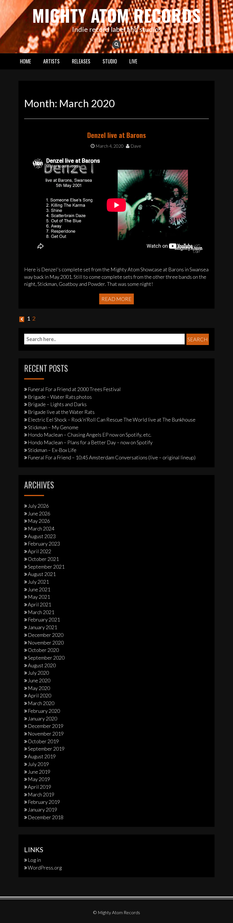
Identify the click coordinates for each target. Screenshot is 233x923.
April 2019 (39, 787)
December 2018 (45, 817)
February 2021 (44, 619)
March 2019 (41, 794)
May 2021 (39, 597)
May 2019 (39, 779)
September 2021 (46, 566)
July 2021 (38, 582)
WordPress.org (45, 867)
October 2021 (43, 559)
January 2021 (42, 627)
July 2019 (38, 764)
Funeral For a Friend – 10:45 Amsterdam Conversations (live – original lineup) (111, 457)
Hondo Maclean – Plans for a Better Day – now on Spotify (90, 442)
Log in (34, 860)
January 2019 (42, 809)
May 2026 (39, 521)
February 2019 (44, 802)
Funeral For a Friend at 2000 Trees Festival (74, 389)
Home (25, 61)
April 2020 (39, 695)
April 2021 (39, 604)
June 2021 (39, 589)
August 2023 (42, 536)
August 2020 (42, 665)
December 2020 (45, 635)
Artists (51, 61)
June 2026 (39, 513)
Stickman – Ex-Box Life (52, 450)
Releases (81, 61)
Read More (116, 299)
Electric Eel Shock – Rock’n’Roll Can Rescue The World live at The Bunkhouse (111, 419)
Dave (135, 145)
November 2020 (46, 642)
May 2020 (39, 688)
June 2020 (39, 680)
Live (133, 61)
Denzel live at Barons (116, 135)
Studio (110, 61)
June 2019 (39, 772)
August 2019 (42, 756)
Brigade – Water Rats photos (60, 397)
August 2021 (42, 574)
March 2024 (41, 528)
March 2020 (41, 703)
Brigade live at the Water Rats (61, 412)
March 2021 (41, 612)
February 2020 (44, 711)
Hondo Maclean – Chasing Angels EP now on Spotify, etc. (89, 434)
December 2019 (45, 726)
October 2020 (43, 650)
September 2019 (46, 749)
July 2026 (38, 506)
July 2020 (38, 673)
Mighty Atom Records (116, 15)
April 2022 (39, 551)
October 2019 (43, 741)
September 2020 (46, 657)
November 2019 (46, 733)
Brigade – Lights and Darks (57, 404)
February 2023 (44, 543)
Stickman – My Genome (53, 427)
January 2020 (42, 718)
